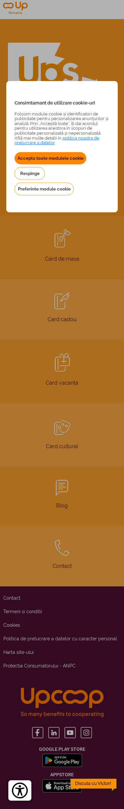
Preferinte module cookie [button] (44, 189)
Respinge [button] (30, 173)
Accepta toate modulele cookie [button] (51, 158)
